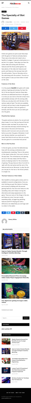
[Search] (28, 3)
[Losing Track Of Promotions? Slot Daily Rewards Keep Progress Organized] (6, 370)
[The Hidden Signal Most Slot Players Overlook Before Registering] (6, 361)
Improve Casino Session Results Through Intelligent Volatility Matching (20, 350)
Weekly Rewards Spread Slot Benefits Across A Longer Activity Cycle (20, 341)
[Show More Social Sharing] (27, 28)
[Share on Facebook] (5, 28)
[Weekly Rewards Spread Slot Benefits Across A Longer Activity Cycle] (6, 341)
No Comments (10, 24)
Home (3, 7)
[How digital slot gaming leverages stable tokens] (15, 291)
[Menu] (3, 3)
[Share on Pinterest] (22, 28)
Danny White (9, 22)
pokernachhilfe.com (6, 398)
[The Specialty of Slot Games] (15, 41)
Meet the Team (20, 392)
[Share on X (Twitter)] (14, 28)
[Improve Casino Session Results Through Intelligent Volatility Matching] (15, 241)
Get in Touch (10, 392)
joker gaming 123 (7, 329)
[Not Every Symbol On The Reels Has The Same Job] (6, 380)
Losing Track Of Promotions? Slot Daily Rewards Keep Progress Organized (20, 370)
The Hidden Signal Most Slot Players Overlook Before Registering (20, 360)
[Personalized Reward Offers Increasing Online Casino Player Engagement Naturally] (15, 266)
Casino (4, 11)
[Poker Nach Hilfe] (15, 3)
